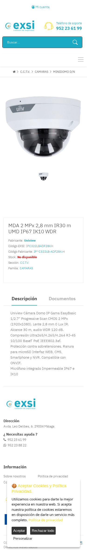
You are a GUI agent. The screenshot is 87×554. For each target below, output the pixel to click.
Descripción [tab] (24, 298)
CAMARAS (41, 72)
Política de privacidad (53, 476)
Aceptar (19, 531)
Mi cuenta (42, 7)
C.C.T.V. (25, 72)
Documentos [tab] (62, 298)
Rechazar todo (43, 531)
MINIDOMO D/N (64, 72)
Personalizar (22, 538)
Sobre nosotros (14, 476)
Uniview (30, 240)
